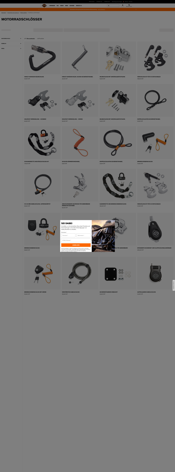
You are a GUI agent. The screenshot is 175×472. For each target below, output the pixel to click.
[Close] (112, 222)
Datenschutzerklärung (65, 251)
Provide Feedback (173, 285)
